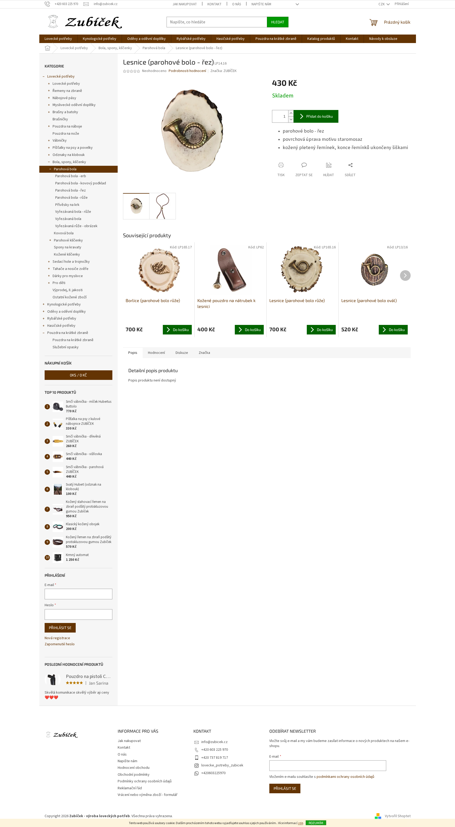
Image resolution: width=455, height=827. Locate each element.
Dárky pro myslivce (68, 276)
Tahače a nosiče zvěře (70, 269)
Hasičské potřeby (61, 325)
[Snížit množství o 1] (291, 119)
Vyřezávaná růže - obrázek (76, 226)
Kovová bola (64, 233)
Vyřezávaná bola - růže (73, 211)
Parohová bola (65, 169)
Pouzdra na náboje (67, 126)
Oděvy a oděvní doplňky (66, 311)
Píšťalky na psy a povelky (73, 147)
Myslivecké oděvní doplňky (74, 105)
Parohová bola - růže (71, 197)
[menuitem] (58, 39)
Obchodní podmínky (134, 774)
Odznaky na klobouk (69, 155)
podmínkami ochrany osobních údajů (345, 776)
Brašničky (60, 119)
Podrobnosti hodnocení (187, 71)
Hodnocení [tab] (156, 352)
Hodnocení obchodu (134, 767)
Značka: (223, 71)
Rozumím (316, 823)
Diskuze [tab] (182, 352)
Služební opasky (66, 347)
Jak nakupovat (185, 4)
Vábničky (60, 140)
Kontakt (214, 4)
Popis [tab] (132, 352)
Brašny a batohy (65, 112)
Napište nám (261, 4)
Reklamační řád (130, 788)
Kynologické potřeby (64, 304)
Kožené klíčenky (67, 254)
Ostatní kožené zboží (70, 297)
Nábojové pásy (64, 98)
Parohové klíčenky (68, 240)
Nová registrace (57, 638)
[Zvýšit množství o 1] (291, 113)
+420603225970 (213, 773)
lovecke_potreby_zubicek (222, 765)
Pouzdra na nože (66, 133)
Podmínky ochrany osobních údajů (145, 781)
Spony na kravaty (67, 247)
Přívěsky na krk (67, 204)
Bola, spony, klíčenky (69, 162)
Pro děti (59, 283)
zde (300, 823)
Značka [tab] (204, 352)
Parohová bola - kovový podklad (80, 183)
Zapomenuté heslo (60, 644)
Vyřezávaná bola (68, 219)
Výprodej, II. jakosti (68, 290)
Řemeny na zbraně (67, 91)
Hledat (277, 22)
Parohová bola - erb (70, 176)
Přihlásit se (60, 627)
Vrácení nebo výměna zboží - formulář (147, 795)
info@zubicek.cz (214, 742)
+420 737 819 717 (214, 757)
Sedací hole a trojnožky (71, 261)
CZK (382, 4)
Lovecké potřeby (61, 76)
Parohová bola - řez (70, 190)
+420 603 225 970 (214, 749)
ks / (78, 375)
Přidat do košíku (319, 116)
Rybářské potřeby (61, 318)
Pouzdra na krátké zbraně (67, 333)
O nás (236, 4)
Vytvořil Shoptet (398, 816)
